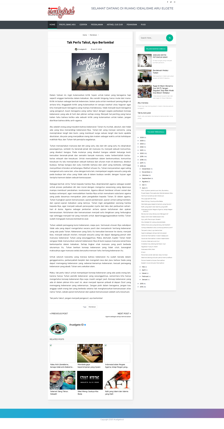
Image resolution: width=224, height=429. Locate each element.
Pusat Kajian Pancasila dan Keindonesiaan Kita (157, 193)
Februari (145, 276)
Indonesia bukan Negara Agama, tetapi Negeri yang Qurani (116, 366)
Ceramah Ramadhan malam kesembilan (155, 238)
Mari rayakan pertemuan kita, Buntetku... (155, 190)
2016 (142, 166)
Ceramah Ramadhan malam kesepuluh (154, 236)
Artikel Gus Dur (115, 25)
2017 (142, 163)
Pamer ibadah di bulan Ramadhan (153, 260)
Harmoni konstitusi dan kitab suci (152, 196)
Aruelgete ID (76, 324)
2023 (142, 144)
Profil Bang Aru (67, 25)
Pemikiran (132, 25)
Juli (143, 185)
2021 (142, 150)
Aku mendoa (143, 103)
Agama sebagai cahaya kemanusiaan (118, 316)
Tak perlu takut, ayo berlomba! (151, 230)
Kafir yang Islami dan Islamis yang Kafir (116, 392)
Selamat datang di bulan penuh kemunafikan (156, 257)
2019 (142, 156)
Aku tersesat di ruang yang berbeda (153, 222)
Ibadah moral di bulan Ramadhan (152, 263)
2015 (142, 283)
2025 (142, 140)
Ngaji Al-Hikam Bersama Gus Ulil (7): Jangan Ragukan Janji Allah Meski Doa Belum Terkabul (163, 89)
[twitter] (171, 2)
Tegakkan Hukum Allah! (149, 247)
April (144, 270)
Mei (143, 267)
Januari (145, 279)
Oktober (145, 175)
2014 (142, 287)
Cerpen (83, 25)
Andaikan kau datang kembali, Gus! (153, 244)
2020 (142, 153)
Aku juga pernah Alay (148, 198)
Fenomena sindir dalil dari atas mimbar (154, 255)
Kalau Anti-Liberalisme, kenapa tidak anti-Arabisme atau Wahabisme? (61, 366)
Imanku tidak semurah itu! (150, 241)
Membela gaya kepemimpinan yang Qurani (89, 365)
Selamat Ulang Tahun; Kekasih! (59, 392)
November (146, 172)
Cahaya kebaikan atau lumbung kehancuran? (157, 227)
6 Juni (143, 252)
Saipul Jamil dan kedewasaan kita (152, 217)
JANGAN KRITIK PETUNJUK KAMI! (160, 56)
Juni (143, 188)
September (146, 178)
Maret (144, 273)
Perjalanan (97, 25)
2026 (142, 137)
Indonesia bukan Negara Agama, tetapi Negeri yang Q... (156, 210)
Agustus (145, 181)
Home (52, 25)
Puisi (143, 25)
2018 (142, 160)
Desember (146, 169)
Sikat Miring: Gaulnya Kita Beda (88, 392)
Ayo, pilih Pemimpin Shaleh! (151, 219)
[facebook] (167, 2)
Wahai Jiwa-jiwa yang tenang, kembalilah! (155, 225)
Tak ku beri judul (144, 113)
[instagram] (174, 2)
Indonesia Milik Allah (148, 249)
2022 (142, 147)
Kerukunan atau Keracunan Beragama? (154, 214)
